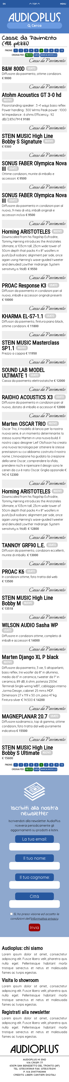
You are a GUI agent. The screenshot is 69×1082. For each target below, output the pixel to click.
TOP (34, 3)
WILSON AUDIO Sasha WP (30, 625)
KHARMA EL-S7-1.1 (22, 316)
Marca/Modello (49, 55)
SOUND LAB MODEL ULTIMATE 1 (23, 373)
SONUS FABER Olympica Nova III (34, 166)
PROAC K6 (13, 571)
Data (36, 55)
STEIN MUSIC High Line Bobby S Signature (27, 139)
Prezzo (28, 55)
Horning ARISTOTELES (26, 231)
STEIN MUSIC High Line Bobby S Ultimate (27, 750)
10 (62, 50)
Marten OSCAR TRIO (24, 424)
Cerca (36, 25)
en (4, 3)
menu (63, 3)
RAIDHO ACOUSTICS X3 (27, 397)
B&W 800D (13, 69)
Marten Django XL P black (30, 657)
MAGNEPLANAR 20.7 (24, 716)
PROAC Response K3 (24, 285)
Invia (34, 927)
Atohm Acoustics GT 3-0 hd (31, 95)
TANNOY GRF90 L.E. (23, 545)
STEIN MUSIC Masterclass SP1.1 (30, 345)
